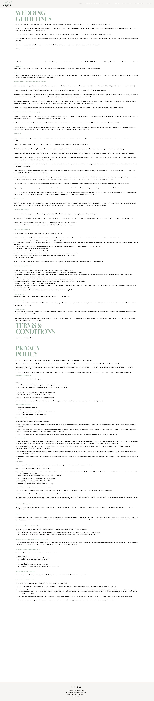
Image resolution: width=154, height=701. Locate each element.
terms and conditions (116, 28)
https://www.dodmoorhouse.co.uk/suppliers (55, 311)
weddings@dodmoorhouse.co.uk (108, 586)
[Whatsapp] (72, 687)
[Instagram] (77, 687)
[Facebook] (80, 687)
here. (31, 337)
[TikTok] (75, 687)
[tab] (21, 62)
